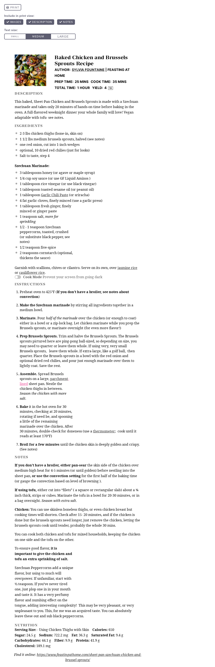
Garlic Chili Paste (54, 195)
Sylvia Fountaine (88, 70)
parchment (59, 378)
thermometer (104, 431)
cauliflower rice (32, 272)
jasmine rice (127, 267)
